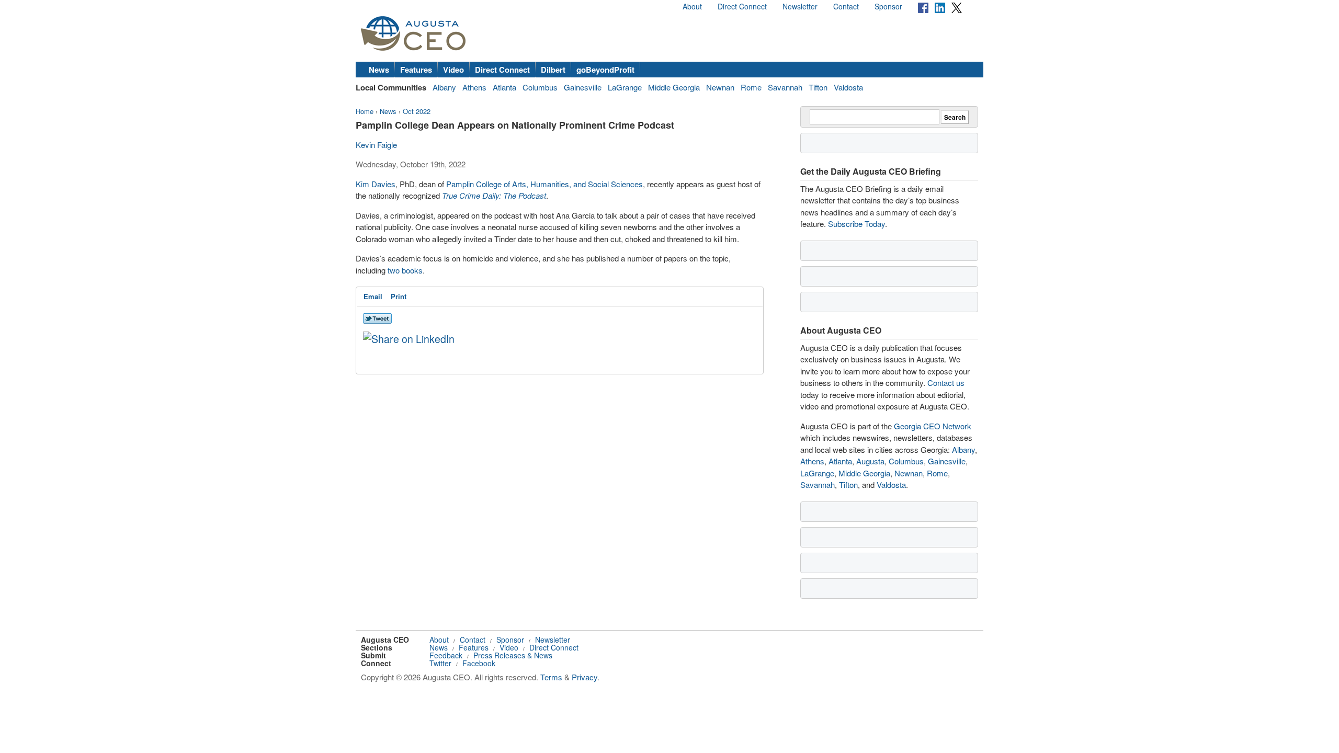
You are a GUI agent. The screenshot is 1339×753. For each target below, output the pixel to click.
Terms (551, 676)
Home (364, 111)
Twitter (440, 663)
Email (373, 296)
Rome (751, 87)
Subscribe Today (856, 223)
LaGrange (625, 87)
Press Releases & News (512, 655)
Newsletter (800, 6)
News (379, 69)
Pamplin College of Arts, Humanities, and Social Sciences (544, 183)
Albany (444, 87)
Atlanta (504, 87)
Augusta (870, 460)
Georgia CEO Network (932, 425)
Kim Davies (375, 183)
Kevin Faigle (376, 144)
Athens (474, 87)
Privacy (584, 676)
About (692, 6)
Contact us (945, 382)
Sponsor (888, 6)
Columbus (540, 87)
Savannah (785, 87)
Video (453, 69)
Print (398, 296)
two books (405, 270)
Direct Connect (742, 6)
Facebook (478, 663)
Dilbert (553, 69)
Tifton (818, 87)
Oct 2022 (416, 111)
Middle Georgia (674, 87)
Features (416, 69)
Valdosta (848, 87)
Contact (846, 6)
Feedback (445, 655)
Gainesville (583, 87)
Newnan (720, 87)
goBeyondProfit (605, 69)
